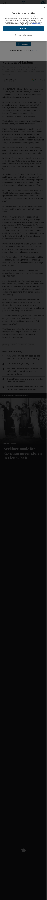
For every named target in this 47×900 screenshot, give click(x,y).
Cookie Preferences (23, 35)
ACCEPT (23, 29)
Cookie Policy (36, 24)
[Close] (44, 7)
